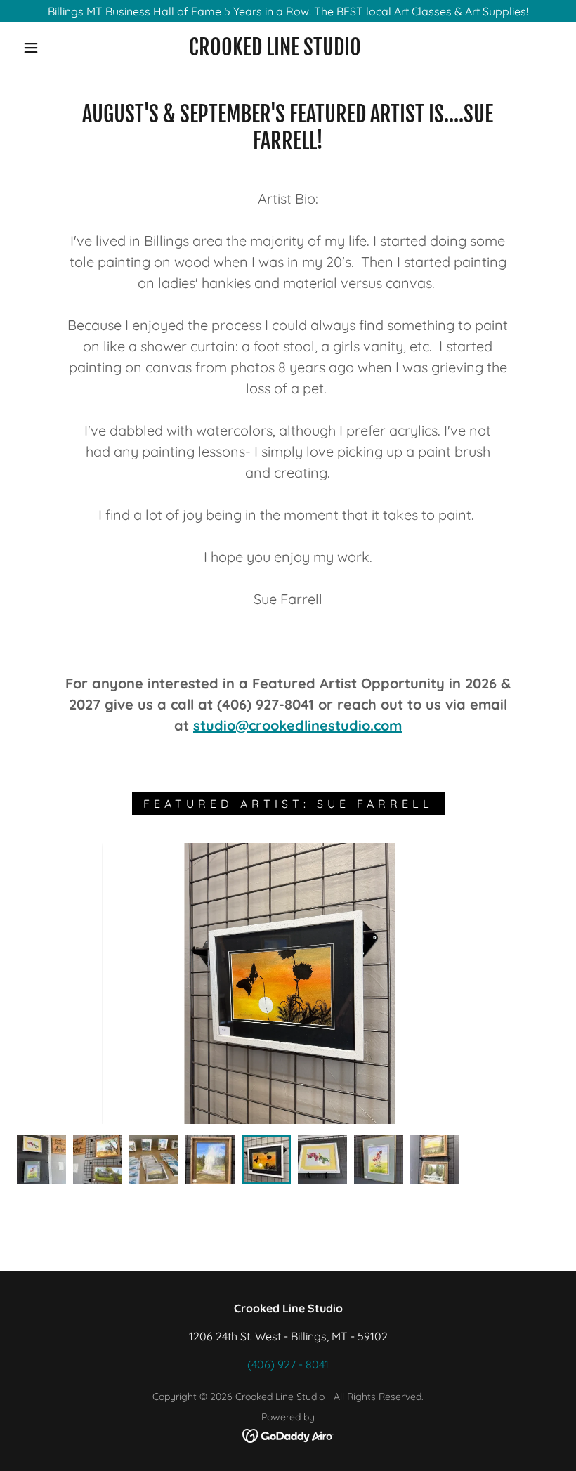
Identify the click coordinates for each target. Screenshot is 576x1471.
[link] (275, 51)
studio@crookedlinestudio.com (297, 725)
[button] (31, 48)
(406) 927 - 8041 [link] (288, 1364)
